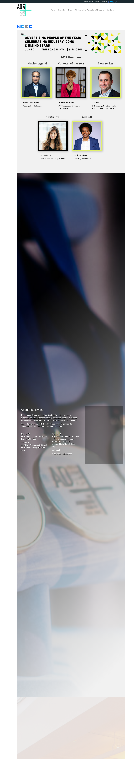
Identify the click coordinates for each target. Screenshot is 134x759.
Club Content (111, 10)
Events (70, 10)
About (53, 10)
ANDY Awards (99, 10)
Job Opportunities (80, 10)
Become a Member (88, 1)
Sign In (97, 1)
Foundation (90, 10)
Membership (61, 10)
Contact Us (104, 1)
